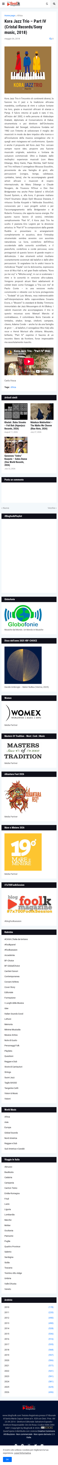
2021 (29, 1365)
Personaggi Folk (11, 1045)
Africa (20, 15)
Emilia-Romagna (12, 1193)
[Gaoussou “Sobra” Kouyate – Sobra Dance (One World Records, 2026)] (16, 445)
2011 (29, 1312)
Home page (9, 15)
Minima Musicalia (12, 1029)
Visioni (7, 1099)
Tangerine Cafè (11, 1088)
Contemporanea (11, 976)
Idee (6, 1008)
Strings (7, 1072)
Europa (7, 1127)
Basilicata (9, 1172)
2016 (29, 1339)
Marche (7, 1220)
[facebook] (15, 1445)
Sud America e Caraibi (14, 1149)
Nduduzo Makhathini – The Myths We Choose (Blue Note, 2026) (41, 425)
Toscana (8, 1268)
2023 (29, 1376)
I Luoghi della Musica (14, 1003)
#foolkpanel (9, 944)
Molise (7, 1225)
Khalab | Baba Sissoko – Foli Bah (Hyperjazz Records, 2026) (15, 425)
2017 (29, 1344)
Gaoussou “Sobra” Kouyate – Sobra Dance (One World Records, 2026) (15, 460)
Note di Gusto (10, 1040)
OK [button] (7, 1459)
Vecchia (51, 508)
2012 (29, 1318)
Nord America (10, 1138)
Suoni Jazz (9, 1077)
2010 (29, 1307)
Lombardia (9, 1214)
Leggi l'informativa (22, 1453)
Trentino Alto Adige (13, 1273)
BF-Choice (9, 960)
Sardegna (8, 1257)
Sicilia (7, 1262)
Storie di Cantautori (13, 1067)
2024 (29, 1381)
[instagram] (29, 1445)
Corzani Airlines (11, 982)
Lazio (7, 1204)
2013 (29, 1323)
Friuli (6, 1199)
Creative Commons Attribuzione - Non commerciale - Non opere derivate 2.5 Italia (29, 1434)
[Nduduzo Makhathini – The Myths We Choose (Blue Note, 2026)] (42, 411)
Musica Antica (11, 1035)
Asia (6, 1122)
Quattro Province (12, 1246)
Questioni (8, 1056)
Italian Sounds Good (13, 1014)
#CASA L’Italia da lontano (16, 939)
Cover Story (9, 987)
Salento (7, 1252)
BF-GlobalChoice (12, 966)
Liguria (7, 1209)
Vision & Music (11, 1093)
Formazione (9, 998)
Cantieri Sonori (11, 971)
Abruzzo (8, 1167)
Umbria (7, 1278)
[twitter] (35, 1445)
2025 (29, 1387)
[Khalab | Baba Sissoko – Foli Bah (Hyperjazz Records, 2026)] (16, 411)
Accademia (9, 955)
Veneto (7, 1289)
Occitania (8, 1230)
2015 (29, 1334)
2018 (29, 1350)
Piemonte (8, 1236)
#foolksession (10, 950)
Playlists (8, 1051)
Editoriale (8, 992)
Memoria (8, 1024)
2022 (29, 1371)
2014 (29, 1328)
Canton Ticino (10, 1188)
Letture (7, 1019)
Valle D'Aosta (10, 1284)
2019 (29, 1355)
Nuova (6, 508)
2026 (29, 1392)
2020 (29, 1360)
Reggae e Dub (10, 1061)
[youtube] (42, 1445)
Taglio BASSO (10, 1083)
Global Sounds (11, 1133)
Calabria (8, 1177)
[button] (3, 3)
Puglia (7, 1241)
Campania (9, 1183)
